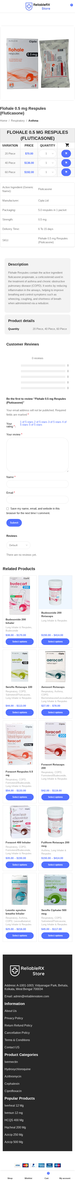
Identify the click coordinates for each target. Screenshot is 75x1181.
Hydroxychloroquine (18, 1069)
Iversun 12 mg (14, 1112)
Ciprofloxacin (13, 1091)
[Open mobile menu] (4, 6)
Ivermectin (11, 1061)
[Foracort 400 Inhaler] (19, 822)
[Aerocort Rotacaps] (55, 666)
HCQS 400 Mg (14, 1120)
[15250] (66, 153)
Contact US (12, 1047)
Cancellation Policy (17, 1032)
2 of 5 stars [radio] (40, 421)
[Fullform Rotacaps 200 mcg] (55, 822)
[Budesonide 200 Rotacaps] (55, 592)
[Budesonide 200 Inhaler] (19, 596)
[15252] (66, 172)
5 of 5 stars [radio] (35, 424)
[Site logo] (37, 6)
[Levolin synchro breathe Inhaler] (19, 890)
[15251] (66, 163)
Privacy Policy (14, 1018)
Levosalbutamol (22, 921)
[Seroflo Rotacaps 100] (19, 666)
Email (10, 492)
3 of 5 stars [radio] (54, 421)
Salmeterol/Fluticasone (18, 694)
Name (10, 477)
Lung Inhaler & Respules (18, 627)
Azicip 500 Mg (14, 1142)
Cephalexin (12, 1083)
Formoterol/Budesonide (18, 782)
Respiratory (18, 120)
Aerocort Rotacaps (53, 687)
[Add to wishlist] (33, 579)
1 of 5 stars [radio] (26, 421)
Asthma (33, 120)
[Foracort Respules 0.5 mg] (19, 744)
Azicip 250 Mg (14, 1134)
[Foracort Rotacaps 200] (55, 741)
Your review (14, 434)
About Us (11, 1010)
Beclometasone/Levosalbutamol (58, 698)
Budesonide (12, 630)
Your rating (10, 425)
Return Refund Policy (18, 1025)
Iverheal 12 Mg (14, 1105)
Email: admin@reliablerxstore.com (27, 996)
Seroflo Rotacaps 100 (19, 687)
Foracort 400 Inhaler (18, 842)
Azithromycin (13, 1076)
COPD (22, 691)
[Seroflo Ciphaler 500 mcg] (55, 890)
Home (3, 120)
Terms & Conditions (17, 1040)
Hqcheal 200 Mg (15, 1127)
